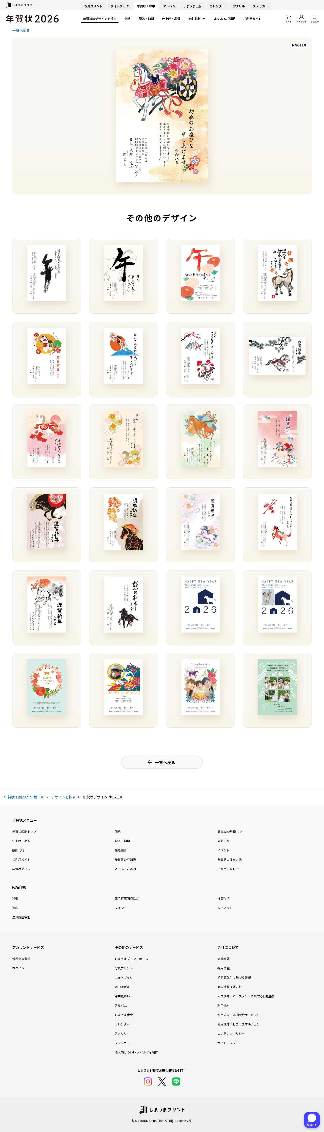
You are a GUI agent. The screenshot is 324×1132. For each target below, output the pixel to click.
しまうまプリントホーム (131, 959)
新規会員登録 (21, 959)
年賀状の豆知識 (125, 859)
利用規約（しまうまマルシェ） (238, 1024)
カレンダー (217, 6)
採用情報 (223, 968)
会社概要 (223, 959)
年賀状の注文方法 (229, 859)
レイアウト (225, 907)
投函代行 (18, 850)
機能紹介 (121, 850)
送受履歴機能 (21, 917)
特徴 (15, 898)
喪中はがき (122, 987)
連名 (15, 907)
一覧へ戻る (21, 30)
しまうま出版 (192, 6)
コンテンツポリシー (231, 1033)
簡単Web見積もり (229, 831)
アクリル (239, 6)
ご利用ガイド (252, 18)
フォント (121, 907)
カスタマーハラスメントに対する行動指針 (246, 996)
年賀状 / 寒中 (146, 6)
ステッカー (260, 6)
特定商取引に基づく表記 (234, 977)
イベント (223, 850)
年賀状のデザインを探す (99, 18)
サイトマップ (226, 1043)
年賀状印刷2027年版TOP (24, 796)
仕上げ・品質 (171, 18)
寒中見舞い (122, 996)
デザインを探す (63, 796)
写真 (93, 6)
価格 (128, 18)
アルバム (169, 6)
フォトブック (120, 6)
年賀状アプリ (21, 869)
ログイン (18, 968)
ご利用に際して (228, 869)
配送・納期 (146, 18)
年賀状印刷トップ (24, 831)
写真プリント (124, 968)
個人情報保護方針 (229, 987)
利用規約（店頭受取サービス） (238, 1015)
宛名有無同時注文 (127, 898)
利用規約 (223, 1005)
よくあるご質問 (224, 18)
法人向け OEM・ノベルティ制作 (136, 1052)
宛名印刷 (194, 18)
